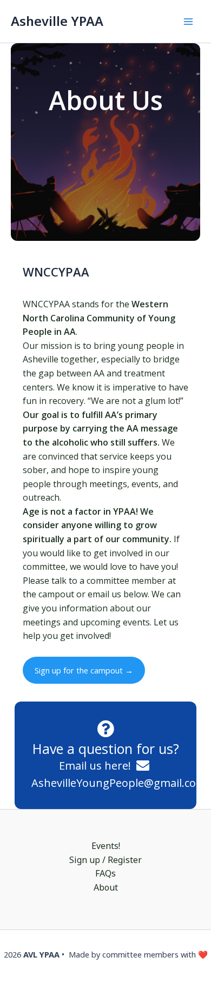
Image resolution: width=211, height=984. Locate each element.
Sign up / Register (105, 860)
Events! (105, 846)
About (106, 887)
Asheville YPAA (57, 21)
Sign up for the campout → (84, 670)
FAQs (105, 873)
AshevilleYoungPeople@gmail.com (118, 783)
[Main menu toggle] (188, 21)
